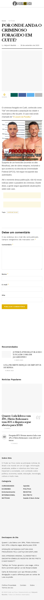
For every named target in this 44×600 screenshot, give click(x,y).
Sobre (32, 585)
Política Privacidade (9, 585)
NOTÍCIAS (12, 21)
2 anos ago (18, 360)
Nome (5, 274)
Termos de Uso (7, 588)
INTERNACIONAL (8, 495)
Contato (23, 585)
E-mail (5, 284)
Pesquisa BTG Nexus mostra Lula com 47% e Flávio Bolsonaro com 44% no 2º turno (25, 437)
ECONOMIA (6, 489)
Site (3, 295)
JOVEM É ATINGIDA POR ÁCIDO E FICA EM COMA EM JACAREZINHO (27, 354)
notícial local (13, 212)
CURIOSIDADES (8, 486)
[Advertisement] (22, 12)
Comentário (7, 244)
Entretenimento (8, 492)
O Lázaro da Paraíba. (22, 117)
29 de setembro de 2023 (30, 45)
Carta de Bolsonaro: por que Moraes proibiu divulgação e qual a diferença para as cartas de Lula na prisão (21, 574)
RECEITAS (27, 492)
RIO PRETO (27, 495)
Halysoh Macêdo (10, 45)
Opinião (26, 486)
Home (4, 21)
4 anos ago (9, 370)
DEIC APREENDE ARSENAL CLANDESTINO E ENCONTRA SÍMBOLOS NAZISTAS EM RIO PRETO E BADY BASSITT (21, 558)
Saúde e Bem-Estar (31, 498)
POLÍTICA (27, 489)
